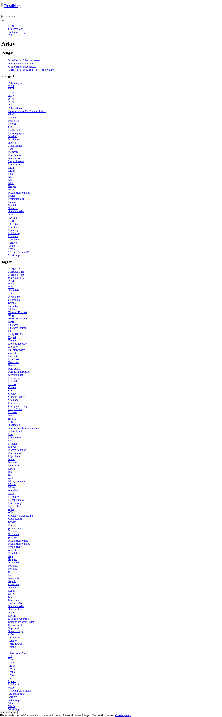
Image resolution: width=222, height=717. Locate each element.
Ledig (11, 468)
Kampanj (13, 151)
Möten (11, 487)
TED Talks (14, 637)
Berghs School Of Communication (27, 111)
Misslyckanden (16, 481)
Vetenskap (14, 700)
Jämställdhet (15, 145)
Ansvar (12, 293)
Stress (11, 214)
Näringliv (13, 496)
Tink (10, 659)
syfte (11, 634)
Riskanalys (14, 578)
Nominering (15, 503)
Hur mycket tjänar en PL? (22, 63)
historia (12, 418)
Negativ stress (16, 499)
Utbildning (14, 233)
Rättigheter (14, 562)
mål (10, 474)
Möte (11, 183)
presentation (15, 528)
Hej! (10, 415)
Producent (13, 534)
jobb (10, 434)
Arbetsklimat (15, 108)
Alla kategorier (17, 83)
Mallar (11, 180)
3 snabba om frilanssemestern (24, 60)
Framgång (13, 120)
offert (11, 512)
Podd (11, 524)
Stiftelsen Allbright (18, 618)
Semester (13, 208)
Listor (11, 170)
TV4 (11, 675)
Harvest (12, 412)
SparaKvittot (15, 609)
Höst (11, 421)
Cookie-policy (123, 715)
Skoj (10, 596)
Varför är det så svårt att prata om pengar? (31, 69)
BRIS (11, 321)
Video (11, 245)
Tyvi (10, 678)
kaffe (11, 440)
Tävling (12, 217)
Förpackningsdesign (19, 371)
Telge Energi (15, 643)
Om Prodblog (15, 28)
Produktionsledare (18, 540)
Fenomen (13, 362)
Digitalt (12, 117)
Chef (11, 114)
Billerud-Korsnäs (17, 312)
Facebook (13, 359)
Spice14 (12, 612)
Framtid (12, 381)
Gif (10, 390)
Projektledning (16, 198)
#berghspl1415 (16, 271)
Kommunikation (17, 449)
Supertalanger (15, 631)
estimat (12, 352)
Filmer (11, 365)
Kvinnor (13, 462)
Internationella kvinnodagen (23, 428)
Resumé (12, 568)
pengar (12, 521)
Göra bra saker (16, 396)
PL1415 (12, 189)
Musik (11, 493)
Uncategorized (16, 227)
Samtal (12, 205)
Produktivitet (15, 546)
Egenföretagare (16, 349)
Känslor (12, 443)
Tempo (12, 646)
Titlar (11, 662)
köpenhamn (14, 456)
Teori (11, 650)
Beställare (13, 306)
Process (12, 531)
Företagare (14, 368)
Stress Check (15, 625)
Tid (10, 656)
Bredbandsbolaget (18, 318)
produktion (14, 537)
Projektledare (15, 553)
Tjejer (11, 665)
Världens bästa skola (19, 690)
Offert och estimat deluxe (22, 66)
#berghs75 (14, 268)
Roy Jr (12, 581)
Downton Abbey (17, 343)
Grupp (11, 402)
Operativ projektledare (20, 515)
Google (12, 393)
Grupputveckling (17, 406)
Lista (11, 167)
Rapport (12, 201)
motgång (13, 490)
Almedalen (14, 290)
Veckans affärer (16, 693)
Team (11, 220)
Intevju (12, 142)
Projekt (12, 195)
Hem (11, 25)
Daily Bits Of (15, 334)
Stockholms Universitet (21, 621)
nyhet (11, 509)
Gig (10, 126)
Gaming (12, 387)
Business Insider (17, 327)
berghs (12, 302)
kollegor (12, 446)
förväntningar (15, 374)
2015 (11, 89)
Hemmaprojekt (16, 133)
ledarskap (13, 465)
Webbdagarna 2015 (19, 252)
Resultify (13, 565)
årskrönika (14, 299)
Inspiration (14, 139)
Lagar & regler (16, 161)
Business (13, 324)
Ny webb (13, 506)
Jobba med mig (16, 32)
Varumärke (14, 239)
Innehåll (12, 136)
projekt (12, 549)
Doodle (12, 340)
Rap (10, 556)
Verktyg (12, 242)
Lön (10, 173)
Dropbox (13, 346)
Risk (10, 574)
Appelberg (14, 296)
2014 (11, 86)
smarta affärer (15, 603)
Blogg (11, 315)
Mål (10, 176)
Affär (11, 105)
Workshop (14, 255)
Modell (12, 484)
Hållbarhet (14, 130)
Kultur (11, 459)
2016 (11, 92)
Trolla (11, 671)
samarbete (13, 584)
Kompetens (14, 155)
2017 (11, 95)
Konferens (14, 158)
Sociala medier (16, 211)
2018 (11, 98)
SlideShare (14, 600)
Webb (11, 248)
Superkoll (13, 628)
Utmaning (13, 236)
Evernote (13, 356)
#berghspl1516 (16, 274)
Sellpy (11, 590)
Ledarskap (14, 164)
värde (11, 687)
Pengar (12, 186)
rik (9, 571)
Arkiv (11, 35)
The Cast (13, 223)
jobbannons (14, 437)
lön (10, 471)
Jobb (11, 148)
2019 (11, 101)
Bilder (11, 309)
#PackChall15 (16, 277)
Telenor (12, 640)
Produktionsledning (19, 192)
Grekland (13, 399)
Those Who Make (18, 653)
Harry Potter (15, 409)
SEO (11, 593)
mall (10, 478)
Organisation (15, 518)
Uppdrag (13, 230)
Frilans (12, 123)
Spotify (12, 615)
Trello (11, 668)
